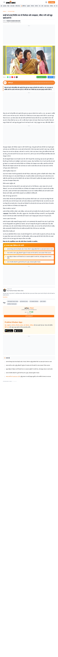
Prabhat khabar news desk (13, 20)
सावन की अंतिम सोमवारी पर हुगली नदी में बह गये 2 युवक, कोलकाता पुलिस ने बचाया (23, 262)
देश (5, 325)
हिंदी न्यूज (7, 327)
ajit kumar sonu (24, 301)
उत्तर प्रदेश (12, 6)
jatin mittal (42, 301)
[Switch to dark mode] (46, 2)
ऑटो (42, 6)
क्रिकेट (27, 325)
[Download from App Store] (18, 330)
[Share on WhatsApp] (8, 77)
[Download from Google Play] (9, 330)
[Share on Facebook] (10, 77)
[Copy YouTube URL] (12, 77)
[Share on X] (17, 77)
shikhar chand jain (11, 304)
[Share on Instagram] (14, 77)
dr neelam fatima (34, 301)
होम (1, 6)
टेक (39, 6)
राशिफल (51, 6)
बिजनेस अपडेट (19, 325)
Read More (5, 297)
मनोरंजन (36, 6)
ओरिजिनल (24, 6)
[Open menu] (4, 2)
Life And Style (11, 11)
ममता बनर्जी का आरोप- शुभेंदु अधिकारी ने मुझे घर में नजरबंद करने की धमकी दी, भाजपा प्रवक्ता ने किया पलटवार (29, 253)
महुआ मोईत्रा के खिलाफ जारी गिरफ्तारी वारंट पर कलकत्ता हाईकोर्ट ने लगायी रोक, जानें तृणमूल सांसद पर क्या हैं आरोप (29, 257)
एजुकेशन (28, 6)
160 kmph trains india (12, 301)
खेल (57, 6)
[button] (29, 60)
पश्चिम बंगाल (17, 6)
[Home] (11, 2)
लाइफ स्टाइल (46, 6)
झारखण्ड (4, 6)
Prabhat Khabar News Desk (16, 290)
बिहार (8, 6)
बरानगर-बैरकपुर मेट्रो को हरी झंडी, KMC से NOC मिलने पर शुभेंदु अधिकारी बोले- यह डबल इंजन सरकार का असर (30, 249)
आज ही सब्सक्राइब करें (29, 316)
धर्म (54, 6)
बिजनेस (32, 6)
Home (4, 11)
